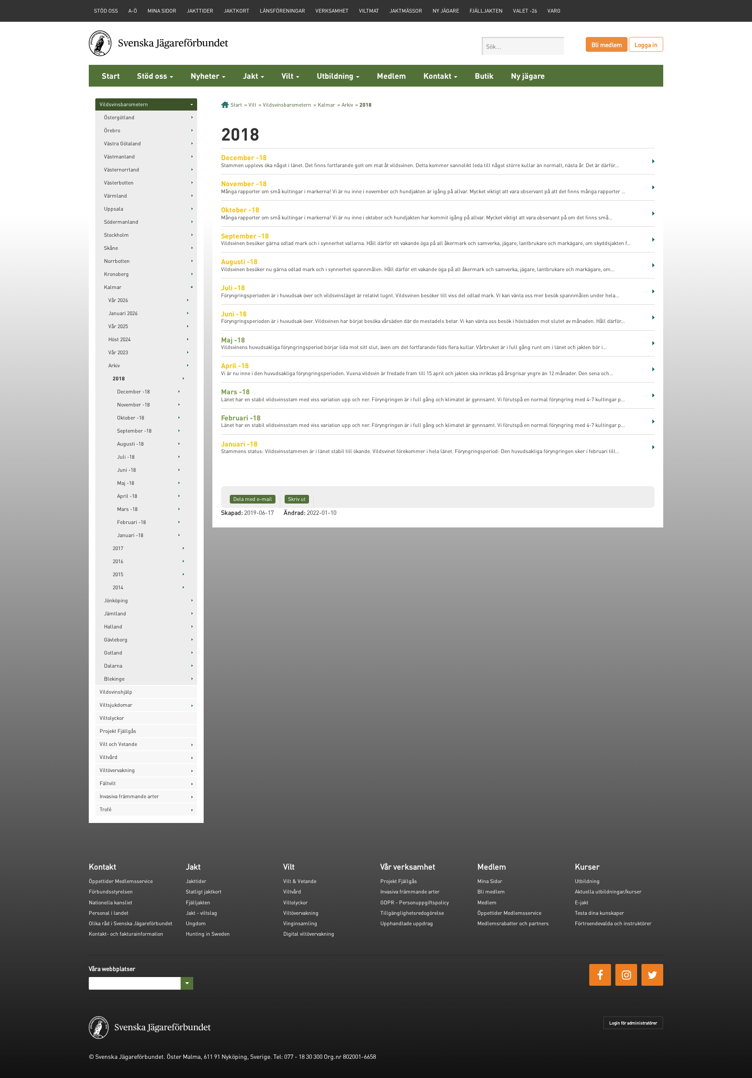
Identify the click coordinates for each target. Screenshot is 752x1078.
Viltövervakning (117, 770)
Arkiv (114, 365)
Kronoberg (116, 274)
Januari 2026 (123, 313)
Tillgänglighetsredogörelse (412, 913)
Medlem (391, 76)
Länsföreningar (282, 10)
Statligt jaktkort (204, 891)
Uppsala (113, 208)
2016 (118, 561)
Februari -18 (131, 522)
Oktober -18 (130, 417)
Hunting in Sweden (208, 933)
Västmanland (119, 156)
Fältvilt (108, 783)
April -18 (127, 496)
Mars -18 (127, 509)
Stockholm (116, 235)
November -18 (133, 404)
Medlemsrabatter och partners (513, 923)
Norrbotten (117, 261)
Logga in (646, 44)
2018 (119, 378)
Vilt (288, 76)
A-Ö (132, 10)
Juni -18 (126, 470)
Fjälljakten (486, 10)
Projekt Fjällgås (118, 731)
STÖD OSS (106, 10)
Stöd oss (153, 76)
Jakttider (200, 10)
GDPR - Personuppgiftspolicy (414, 902)
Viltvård (109, 757)
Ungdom (196, 923)
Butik (484, 76)
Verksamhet (332, 10)
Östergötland (119, 117)
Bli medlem (606, 44)
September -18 (134, 430)
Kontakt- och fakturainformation (126, 933)
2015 (118, 574)
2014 (118, 587)
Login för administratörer (633, 1022)
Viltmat (369, 10)
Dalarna (113, 665)
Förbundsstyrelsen (111, 891)
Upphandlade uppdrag (406, 923)
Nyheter (206, 76)
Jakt (251, 76)
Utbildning (336, 76)
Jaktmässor (405, 10)
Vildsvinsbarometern (124, 104)
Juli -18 (125, 456)
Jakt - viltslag (201, 913)
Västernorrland (121, 169)
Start (111, 76)
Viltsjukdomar (116, 705)
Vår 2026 (118, 300)
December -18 (133, 391)
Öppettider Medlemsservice (121, 881)
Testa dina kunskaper (599, 913)
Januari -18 (130, 535)
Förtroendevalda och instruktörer (613, 923)
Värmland (115, 195)
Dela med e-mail (252, 499)
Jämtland (115, 613)
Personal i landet (108, 913)
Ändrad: (295, 512)
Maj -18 (125, 483)
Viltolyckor (112, 718)
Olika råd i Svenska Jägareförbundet (130, 923)
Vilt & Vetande (299, 881)
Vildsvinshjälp (116, 691)
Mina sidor (162, 10)
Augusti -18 (130, 443)
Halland (113, 626)
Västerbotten (119, 182)
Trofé (105, 809)
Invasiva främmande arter (129, 796)
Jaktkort (236, 10)
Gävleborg (116, 639)
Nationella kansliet (110, 902)
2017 (118, 548)
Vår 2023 (118, 352)
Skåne (111, 248)
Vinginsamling (300, 923)
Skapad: (232, 512)
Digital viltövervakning (308, 933)
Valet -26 (525, 10)
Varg (554, 10)
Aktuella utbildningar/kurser (608, 891)
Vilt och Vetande (118, 744)
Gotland (113, 652)
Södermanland (121, 221)
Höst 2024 (119, 339)
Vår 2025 (118, 326)
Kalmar (112, 287)
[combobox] (523, 46)
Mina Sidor (489, 881)
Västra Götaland (122, 143)
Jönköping (116, 600)
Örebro (112, 130)
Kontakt (438, 76)
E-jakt (581, 902)
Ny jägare (446, 10)
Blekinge (114, 678)
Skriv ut (297, 499)
